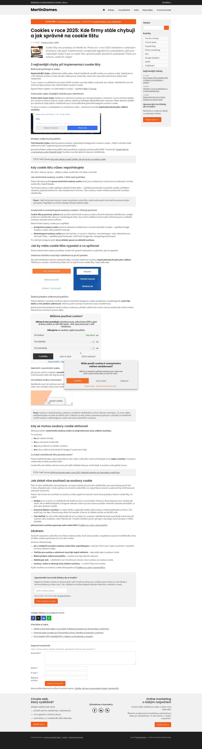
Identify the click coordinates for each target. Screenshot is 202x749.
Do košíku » (166, 2)
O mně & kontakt (164, 10)
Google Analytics (152, 58)
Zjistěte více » (39, 724)
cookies (64, 737)
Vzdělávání (149, 65)
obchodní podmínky (76, 737)
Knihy (136, 10)
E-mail (34, 673)
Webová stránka (34, 679)
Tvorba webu (150, 42)
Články (111, 10)
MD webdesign (141, 737)
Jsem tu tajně (101, 381)
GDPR (56, 42)
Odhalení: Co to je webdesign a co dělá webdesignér (155, 90)
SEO (146, 54)
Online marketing (152, 50)
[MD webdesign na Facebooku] (94, 710)
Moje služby (148, 10)
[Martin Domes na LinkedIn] (101, 710)
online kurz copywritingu (69, 21)
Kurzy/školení (124, 10)
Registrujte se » (152, 119)
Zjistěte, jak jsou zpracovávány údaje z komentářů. (97, 688)
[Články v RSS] (107, 710)
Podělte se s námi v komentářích (93, 525)
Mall (85, 88)
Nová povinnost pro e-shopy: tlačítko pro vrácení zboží (154, 98)
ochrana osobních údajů (52, 737)
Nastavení (124, 381)
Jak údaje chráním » (64, 596)
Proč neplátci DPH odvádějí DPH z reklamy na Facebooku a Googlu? (63, 636)
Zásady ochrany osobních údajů (106, 386)
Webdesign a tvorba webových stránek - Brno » (49, 2)
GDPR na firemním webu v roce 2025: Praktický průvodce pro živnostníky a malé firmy (71, 629)
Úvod (104, 10)
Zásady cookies (90, 386)
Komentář (36, 653)
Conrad (93, 88)
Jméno (34, 668)
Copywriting (150, 46)
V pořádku (78, 381)
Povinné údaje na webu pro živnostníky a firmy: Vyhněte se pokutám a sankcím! (68, 632)
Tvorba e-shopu (47, 42)
